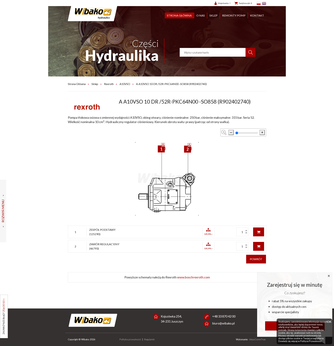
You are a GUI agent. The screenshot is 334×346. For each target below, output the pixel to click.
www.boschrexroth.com (193, 277)
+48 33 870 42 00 (223, 316)
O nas (200, 15)
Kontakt (257, 15)
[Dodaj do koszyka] (258, 231)
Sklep (213, 15)
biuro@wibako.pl (223, 323)
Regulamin (149, 339)
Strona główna (179, 15)
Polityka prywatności (130, 339)
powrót (256, 259)
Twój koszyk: (245, 3)
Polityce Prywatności (310, 341)
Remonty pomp (233, 15)
